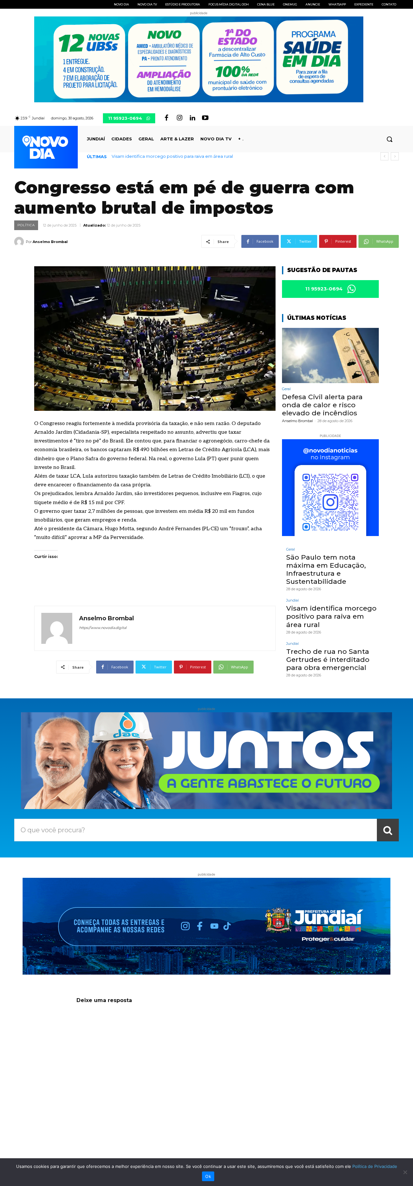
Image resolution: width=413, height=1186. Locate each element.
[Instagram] (179, 118)
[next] (395, 156)
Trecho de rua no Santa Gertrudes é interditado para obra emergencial (186, 156)
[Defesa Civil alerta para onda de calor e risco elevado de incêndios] (330, 355)
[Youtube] (205, 118)
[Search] (388, 830)
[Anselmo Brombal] (20, 242)
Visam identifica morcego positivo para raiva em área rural (331, 616)
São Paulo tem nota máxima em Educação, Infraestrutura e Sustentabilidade (326, 569)
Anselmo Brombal (50, 241)
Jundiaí (292, 600)
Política (26, 225)
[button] (389, 139)
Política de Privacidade (374, 1166)
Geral (286, 389)
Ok (208, 1176)
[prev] (384, 156)
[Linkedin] (192, 118)
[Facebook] (166, 118)
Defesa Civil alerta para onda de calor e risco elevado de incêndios (322, 405)
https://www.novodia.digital (102, 627)
